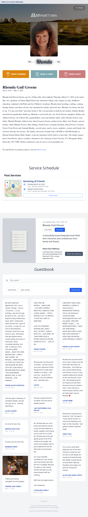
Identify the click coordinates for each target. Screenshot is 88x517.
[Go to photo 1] (8, 472)
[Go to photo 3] (10, 472)
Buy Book (60, 230)
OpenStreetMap (46, 511)
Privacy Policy (38, 507)
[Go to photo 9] (18, 472)
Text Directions (53, 195)
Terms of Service (50, 507)
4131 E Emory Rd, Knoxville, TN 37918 (41, 191)
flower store (41, 149)
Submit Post (75, 290)
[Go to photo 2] (9, 472)
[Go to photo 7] (15, 472)
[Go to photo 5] (13, 472)
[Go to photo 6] (14, 472)
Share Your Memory (74, 254)
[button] (13, 186)
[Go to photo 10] (19, 472)
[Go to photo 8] (17, 472)
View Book (48, 230)
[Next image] (26, 465)
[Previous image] (4, 465)
